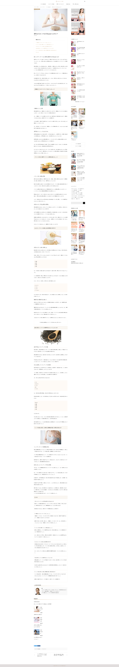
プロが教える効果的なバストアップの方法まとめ (48, 322)
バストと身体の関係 (74, 190)
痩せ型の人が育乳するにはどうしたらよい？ (38, 637)
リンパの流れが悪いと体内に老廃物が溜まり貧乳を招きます (46, 50)
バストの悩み (77, 191)
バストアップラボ (59, 665)
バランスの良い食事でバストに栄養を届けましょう (45, 44)
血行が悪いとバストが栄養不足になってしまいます (45, 48)
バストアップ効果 (73, 197)
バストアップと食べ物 (79, 194)
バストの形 (72, 191)
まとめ (37, 52)
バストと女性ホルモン (81, 188)
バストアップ (73, 194)
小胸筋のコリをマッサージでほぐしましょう (43, 42)
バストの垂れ (80, 190)
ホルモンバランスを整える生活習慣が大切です (44, 46)
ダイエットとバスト (74, 188)
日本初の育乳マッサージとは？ (79, 101)
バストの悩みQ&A (78, 143)
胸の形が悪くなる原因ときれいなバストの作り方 (38, 625)
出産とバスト (73, 198)
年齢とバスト (78, 198)
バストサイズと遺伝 (80, 197)
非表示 (39, 39)
